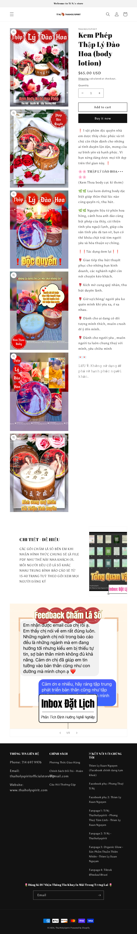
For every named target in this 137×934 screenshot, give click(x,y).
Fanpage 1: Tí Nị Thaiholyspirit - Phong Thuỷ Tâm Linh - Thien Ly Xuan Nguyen (105, 818)
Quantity (83, 85)
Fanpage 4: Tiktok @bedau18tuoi (100, 872)
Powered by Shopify (80, 928)
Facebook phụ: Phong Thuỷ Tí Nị (106, 786)
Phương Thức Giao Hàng (64, 762)
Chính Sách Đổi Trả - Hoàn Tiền (66, 773)
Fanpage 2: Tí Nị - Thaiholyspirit (100, 836)
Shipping (83, 78)
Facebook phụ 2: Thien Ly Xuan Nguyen (105, 799)
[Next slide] (77, 733)
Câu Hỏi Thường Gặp (62, 784)
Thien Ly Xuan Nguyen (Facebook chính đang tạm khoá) (106, 770)
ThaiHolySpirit (63, 928)
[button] (11, 14)
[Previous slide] (60, 733)
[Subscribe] (99, 895)
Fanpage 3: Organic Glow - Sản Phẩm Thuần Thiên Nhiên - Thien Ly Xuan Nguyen (106, 854)
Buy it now (103, 118)
